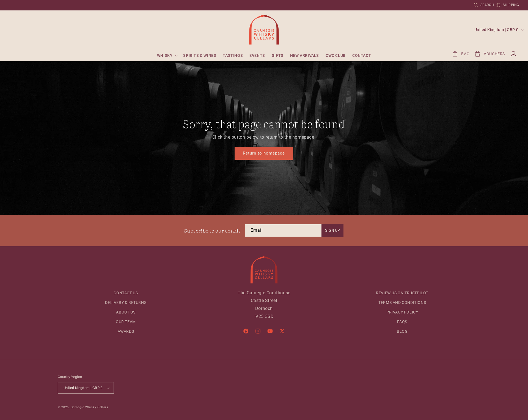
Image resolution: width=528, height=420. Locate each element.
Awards (126, 331)
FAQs (402, 322)
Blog (402, 331)
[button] (167, 55)
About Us (125, 312)
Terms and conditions (402, 302)
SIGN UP (332, 230)
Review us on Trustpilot (402, 293)
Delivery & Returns (125, 302)
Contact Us (126, 293)
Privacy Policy (402, 312)
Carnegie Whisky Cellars (89, 407)
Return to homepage (264, 153)
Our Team (126, 322)
